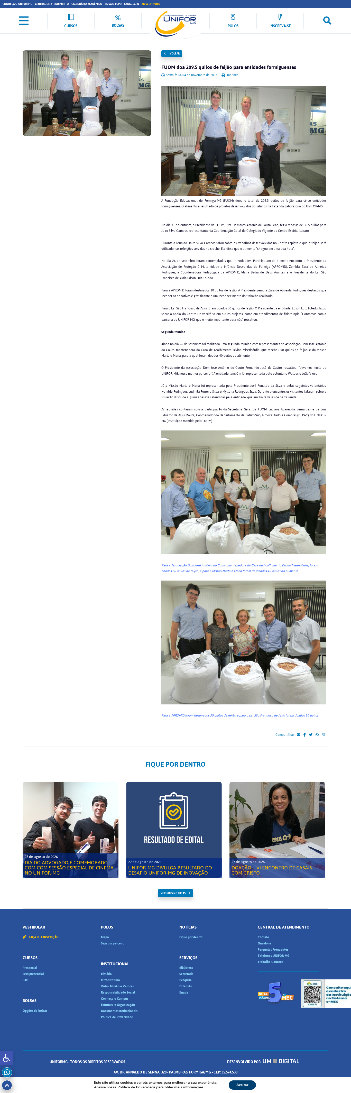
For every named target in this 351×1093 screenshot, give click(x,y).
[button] (6, 1058)
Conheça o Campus (114, 999)
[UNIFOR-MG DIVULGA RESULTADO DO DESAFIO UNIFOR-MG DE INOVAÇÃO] (174, 830)
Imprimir (232, 75)
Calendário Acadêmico (86, 4)
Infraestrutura (110, 980)
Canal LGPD (131, 4)
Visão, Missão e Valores (117, 986)
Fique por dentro (190, 937)
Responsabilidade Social (118, 992)
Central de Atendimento (52, 4)
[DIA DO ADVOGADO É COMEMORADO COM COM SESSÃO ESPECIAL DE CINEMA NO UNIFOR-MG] (70, 830)
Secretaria (186, 974)
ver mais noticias (173, 893)
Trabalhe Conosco (270, 962)
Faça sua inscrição (43, 937)
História (106, 974)
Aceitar (242, 1084)
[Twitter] (310, 735)
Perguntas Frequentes (273, 950)
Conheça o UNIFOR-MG (17, 4)
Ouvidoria (264, 943)
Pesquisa (185, 980)
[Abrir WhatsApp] (338, 1080)
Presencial (30, 968)
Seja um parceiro (112, 943)
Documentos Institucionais (119, 1011)
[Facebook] (304, 735)
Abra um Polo (151, 4)
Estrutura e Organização (118, 1005)
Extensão (185, 986)
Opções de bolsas (35, 1011)
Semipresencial (33, 974)
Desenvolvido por (244, 1062)
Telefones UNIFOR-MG (273, 956)
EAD (25, 980)
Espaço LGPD (113, 4)
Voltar (174, 53)
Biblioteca (186, 968)
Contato (263, 937)
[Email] (298, 735)
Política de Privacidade (117, 1017)
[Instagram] (323, 735)
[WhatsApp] (317, 735)
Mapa (105, 937)
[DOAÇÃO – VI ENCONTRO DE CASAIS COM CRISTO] (277, 830)
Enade (183, 992)
